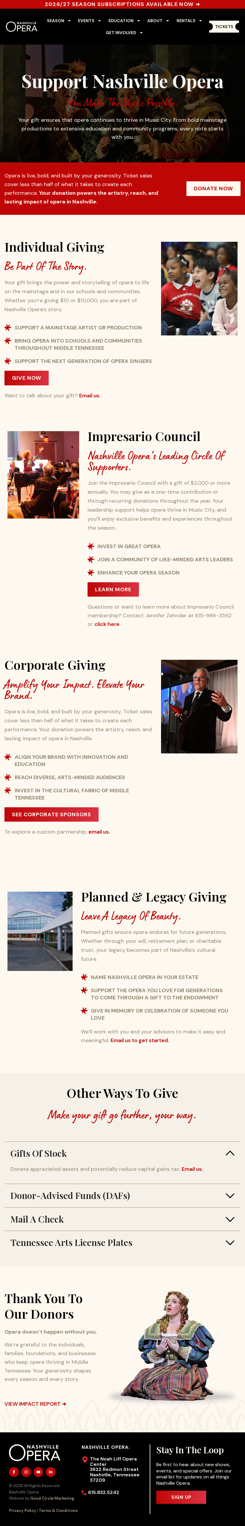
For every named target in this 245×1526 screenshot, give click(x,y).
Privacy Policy (22, 1510)
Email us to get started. (140, 1040)
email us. (99, 831)
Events (86, 20)
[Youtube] (38, 1472)
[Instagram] (26, 1472)
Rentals (186, 20)
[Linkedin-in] (51, 1472)
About (155, 20)
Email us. (89, 395)
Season (55, 20)
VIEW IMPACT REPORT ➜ (35, 1404)
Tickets (224, 26)
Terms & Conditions (58, 1510)
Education (121, 20)
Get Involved (121, 32)
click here (107, 624)
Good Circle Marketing (52, 1498)
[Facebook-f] (14, 1472)
